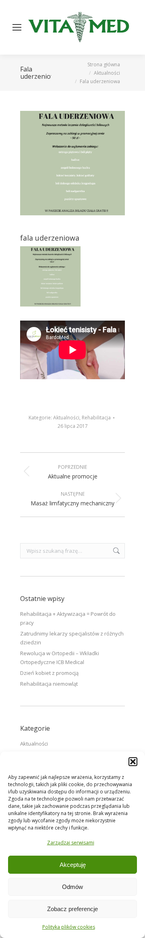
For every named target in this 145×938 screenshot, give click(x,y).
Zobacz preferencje (72, 908)
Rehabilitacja (96, 417)
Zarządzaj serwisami (70, 842)
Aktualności (66, 417)
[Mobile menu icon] (17, 27)
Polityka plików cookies (68, 927)
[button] (133, 762)
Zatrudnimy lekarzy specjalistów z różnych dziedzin (72, 638)
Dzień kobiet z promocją (49, 672)
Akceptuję (73, 864)
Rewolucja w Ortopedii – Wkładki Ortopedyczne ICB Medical (59, 658)
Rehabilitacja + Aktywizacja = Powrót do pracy (68, 618)
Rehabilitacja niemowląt (49, 683)
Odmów (72, 886)
